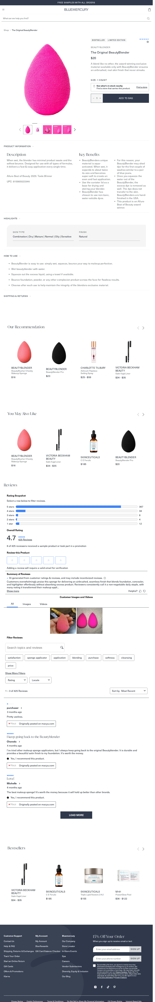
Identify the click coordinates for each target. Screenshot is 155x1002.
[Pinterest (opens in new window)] (114, 986)
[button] (149, 9)
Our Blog (66, 976)
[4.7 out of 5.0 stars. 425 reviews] (144, 39)
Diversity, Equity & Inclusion (75, 971)
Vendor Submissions (72, 966)
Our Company (68, 941)
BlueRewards (41, 946)
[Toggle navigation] (3, 9)
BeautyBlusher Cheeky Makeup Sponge (22, 372)
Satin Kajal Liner (122, 373)
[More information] (147, 42)
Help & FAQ (9, 946)
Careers (66, 961)
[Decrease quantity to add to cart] (92, 98)
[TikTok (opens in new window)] (108, 986)
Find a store (141, 87)
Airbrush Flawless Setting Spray (89, 372)
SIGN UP (135, 949)
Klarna (7, 976)
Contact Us (9, 941)
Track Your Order (12, 956)
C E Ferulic (86, 460)
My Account (41, 941)
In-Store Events (69, 951)
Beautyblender (100, 47)
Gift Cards (8, 966)
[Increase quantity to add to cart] (101, 98)
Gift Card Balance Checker (48, 951)
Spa (64, 956)
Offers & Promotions (13, 971)
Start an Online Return (14, 961)
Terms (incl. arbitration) (105, 978)
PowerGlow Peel (123, 894)
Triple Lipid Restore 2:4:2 (92, 894)
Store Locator (68, 946)
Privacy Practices (121, 972)
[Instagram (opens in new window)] (95, 986)
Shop (6, 30)
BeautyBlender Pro (55, 372)
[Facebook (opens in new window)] (101, 986)
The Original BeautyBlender (24, 30)
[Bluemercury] (76, 9)
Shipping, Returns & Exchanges (19, 951)
